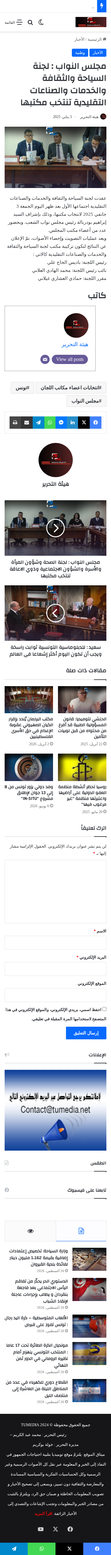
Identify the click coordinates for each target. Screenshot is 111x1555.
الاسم (100, 931)
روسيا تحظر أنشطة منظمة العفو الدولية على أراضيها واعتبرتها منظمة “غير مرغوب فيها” (82, 795)
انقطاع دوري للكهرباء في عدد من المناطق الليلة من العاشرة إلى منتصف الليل (37, 1389)
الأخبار (79, 39)
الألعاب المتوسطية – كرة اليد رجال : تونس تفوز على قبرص (36, 1321)
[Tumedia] (91, 22)
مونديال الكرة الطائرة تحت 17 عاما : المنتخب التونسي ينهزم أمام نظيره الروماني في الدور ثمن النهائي (37, 1355)
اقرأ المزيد (43, 1513)
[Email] (45, 359)
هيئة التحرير (89, 117)
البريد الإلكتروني (91, 957)
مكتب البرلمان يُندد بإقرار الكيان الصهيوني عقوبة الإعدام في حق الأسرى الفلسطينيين (31, 728)
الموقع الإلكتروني (92, 983)
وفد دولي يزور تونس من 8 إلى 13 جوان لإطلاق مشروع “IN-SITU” (29, 793)
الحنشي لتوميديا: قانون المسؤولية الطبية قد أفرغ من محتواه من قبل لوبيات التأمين (82, 728)
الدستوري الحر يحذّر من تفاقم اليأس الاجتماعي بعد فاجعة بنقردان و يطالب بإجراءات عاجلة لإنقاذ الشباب (39, 1291)
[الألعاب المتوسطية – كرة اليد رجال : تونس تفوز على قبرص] (89, 1326)
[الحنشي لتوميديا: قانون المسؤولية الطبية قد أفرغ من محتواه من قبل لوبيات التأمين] (82, 700)
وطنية (80, 52)
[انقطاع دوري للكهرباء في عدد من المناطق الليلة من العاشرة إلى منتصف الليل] (89, 1390)
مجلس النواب (85, 400)
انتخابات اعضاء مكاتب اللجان (70, 387)
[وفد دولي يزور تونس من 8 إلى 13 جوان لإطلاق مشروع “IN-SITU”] (29, 767)
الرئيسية (95, 39)
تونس (21, 387)
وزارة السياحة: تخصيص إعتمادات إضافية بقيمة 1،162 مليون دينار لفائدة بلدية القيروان (38, 1257)
